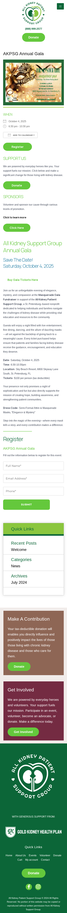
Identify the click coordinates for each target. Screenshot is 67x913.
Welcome (18, 549)
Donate (17, 185)
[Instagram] (38, 887)
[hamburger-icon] (60, 6)
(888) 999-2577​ (33, 29)
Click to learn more (14, 217)
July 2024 (19, 582)
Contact (45, 859)
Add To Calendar (22, 135)
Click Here (17, 228)
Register (18, 147)
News (15, 566)
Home (9, 855)
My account (31, 859)
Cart (19, 859)
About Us (20, 855)
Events (32, 855)
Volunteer (45, 855)
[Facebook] (29, 887)
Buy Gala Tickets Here (22, 280)
